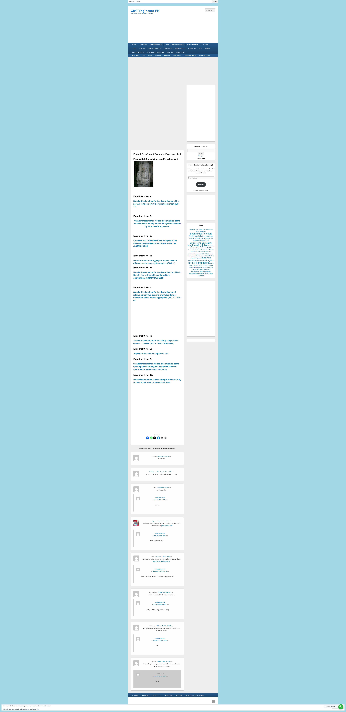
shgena (154, 521)
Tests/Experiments (192, 44)
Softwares (207, 48)
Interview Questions (138, 52)
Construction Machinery (190, 55)
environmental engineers (194, 254)
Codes (143, 55)
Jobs (200, 48)
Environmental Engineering (204, 251)
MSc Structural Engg (178, 44)
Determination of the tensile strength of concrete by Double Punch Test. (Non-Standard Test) (157, 381)
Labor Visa (179, 695)
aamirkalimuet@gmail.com (161, 561)
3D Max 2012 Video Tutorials (195, 229)
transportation (193, 274)
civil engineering (205, 238)
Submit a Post (180, 52)
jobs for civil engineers (201, 261)
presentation (192, 267)
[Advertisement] (173, 30)
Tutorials (201, 273)
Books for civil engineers (199, 235)
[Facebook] (213, 701)
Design (167, 44)
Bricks (211, 236)
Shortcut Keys (168, 695)
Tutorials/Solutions (180, 48)
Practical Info (192, 48)
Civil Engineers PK (145, 10)
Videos (206, 274)
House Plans (158, 55)
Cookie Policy (35, 709)
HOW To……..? (157, 695)
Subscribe (201, 184)
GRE (199, 258)
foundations (201, 256)
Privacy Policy (145, 695)
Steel (212, 267)
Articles (134, 44)
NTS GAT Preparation (154, 48)
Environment (194, 251)
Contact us (135, 695)
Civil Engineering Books (199, 241)
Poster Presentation (204, 55)
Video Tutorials (177, 55)
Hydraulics (191, 260)
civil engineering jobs (200, 244)
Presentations (168, 48)
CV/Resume (205, 44)
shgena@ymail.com (166, 526)
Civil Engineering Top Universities (194, 695)
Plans (195, 265)
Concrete (208, 248)
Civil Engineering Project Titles (155, 52)
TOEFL (134, 48)
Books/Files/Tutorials (201, 233)
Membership (143, 44)
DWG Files (170, 52)
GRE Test (142, 48)
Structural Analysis (198, 269)
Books (150, 55)
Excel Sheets (135, 55)
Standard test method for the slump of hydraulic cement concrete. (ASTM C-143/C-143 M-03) (155, 342)
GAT (205, 255)
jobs (207, 260)
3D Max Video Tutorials (208, 229)
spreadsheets (207, 267)
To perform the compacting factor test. (151, 353)
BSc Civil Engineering (156, 44)
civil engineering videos (200, 247)
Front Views (167, 55)
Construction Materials (207, 250)
